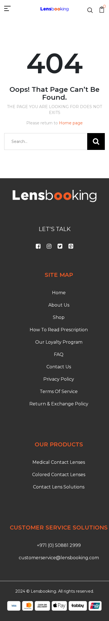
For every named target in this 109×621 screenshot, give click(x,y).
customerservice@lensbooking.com (59, 557)
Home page (71, 122)
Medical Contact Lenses (58, 462)
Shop (59, 317)
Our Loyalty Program (58, 342)
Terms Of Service (59, 391)
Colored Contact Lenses (58, 474)
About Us (58, 305)
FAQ (58, 354)
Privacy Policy (58, 379)
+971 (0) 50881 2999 (59, 545)
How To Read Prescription (59, 329)
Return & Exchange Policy (58, 404)
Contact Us (58, 366)
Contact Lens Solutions (58, 487)
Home (59, 292)
